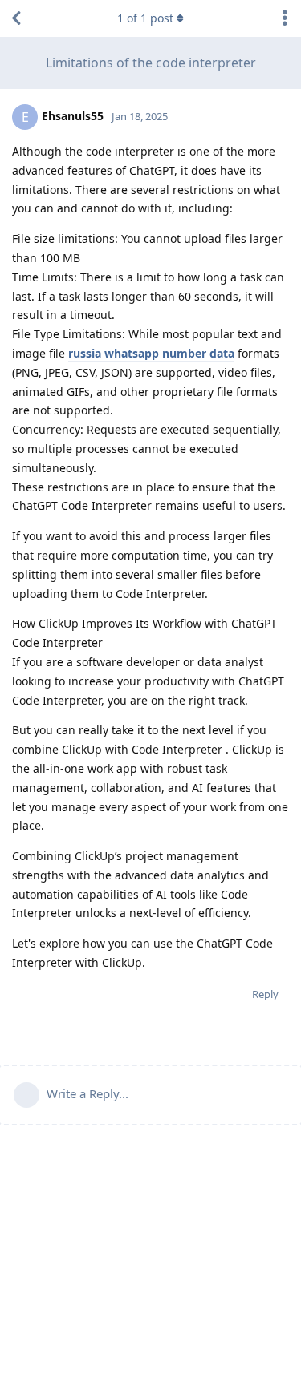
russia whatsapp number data (151, 353)
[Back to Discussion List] (16, 18)
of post (145, 18)
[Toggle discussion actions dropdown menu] (285, 18)
